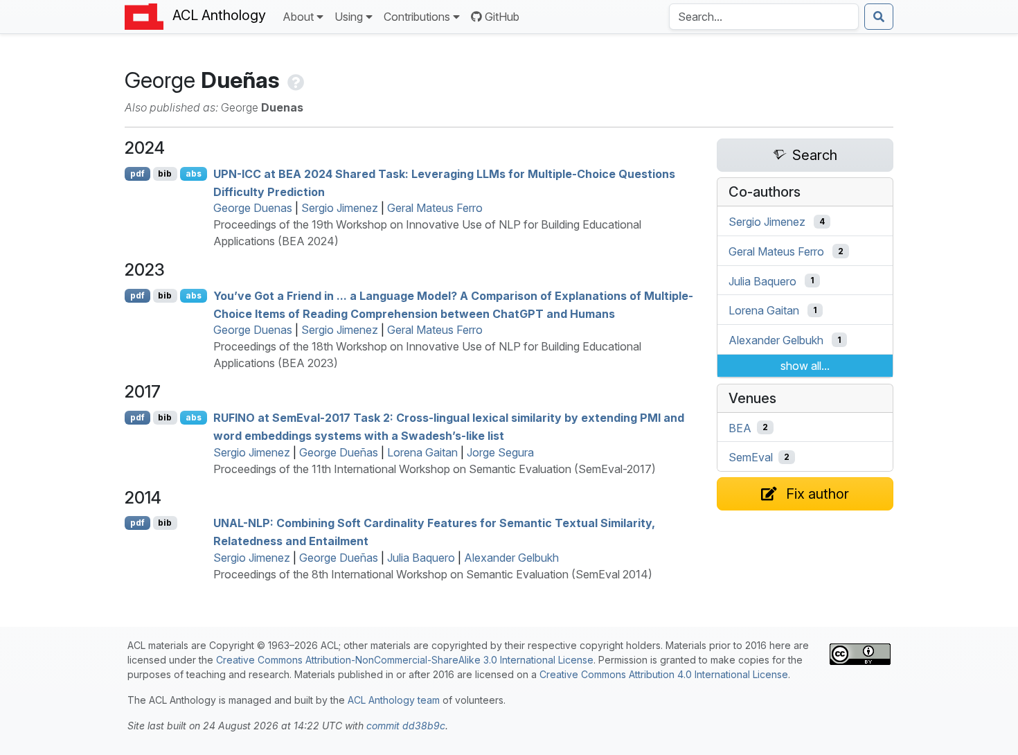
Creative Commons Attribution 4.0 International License (663, 674)
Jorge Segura (500, 452)
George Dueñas (338, 452)
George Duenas (252, 208)
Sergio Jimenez (339, 208)
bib (165, 173)
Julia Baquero (421, 558)
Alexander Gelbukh (511, 558)
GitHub (502, 17)
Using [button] (348, 17)
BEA (740, 427)
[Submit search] (878, 16)
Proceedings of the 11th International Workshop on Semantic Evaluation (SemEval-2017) (434, 469)
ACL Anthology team (394, 700)
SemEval (751, 457)
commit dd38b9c (405, 725)
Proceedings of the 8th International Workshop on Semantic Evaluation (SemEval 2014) (432, 574)
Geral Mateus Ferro (435, 208)
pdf (137, 173)
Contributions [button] (417, 17)
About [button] (298, 17)
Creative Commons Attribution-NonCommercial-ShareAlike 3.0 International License (404, 660)
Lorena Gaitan (422, 452)
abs (194, 173)
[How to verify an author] (294, 80)
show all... (805, 366)
